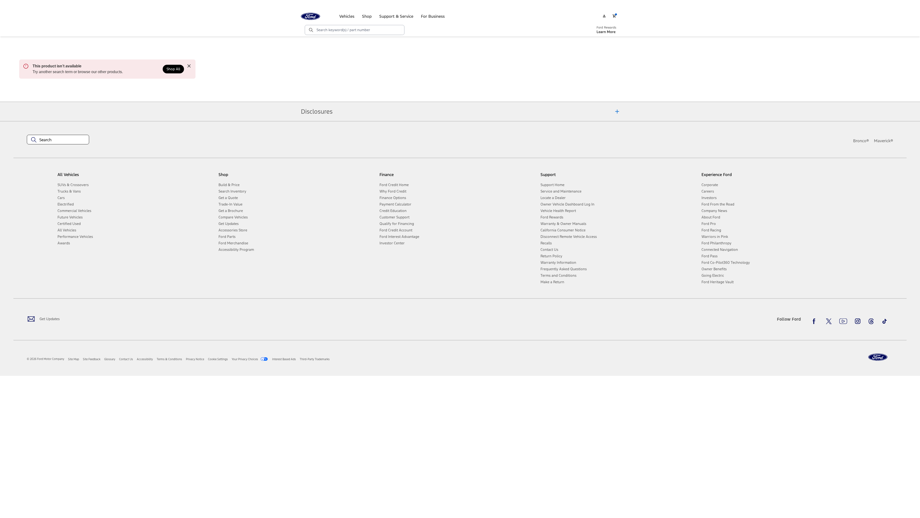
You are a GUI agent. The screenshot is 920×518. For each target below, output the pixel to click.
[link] (73, 359)
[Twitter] (829, 321)
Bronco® (861, 140)
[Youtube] (843, 321)
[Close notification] (189, 66)
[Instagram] (858, 321)
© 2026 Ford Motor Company (45, 359)
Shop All (173, 69)
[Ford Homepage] (877, 357)
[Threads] (871, 321)
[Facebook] (815, 321)
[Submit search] (311, 30)
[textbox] (58, 140)
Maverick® (883, 140)
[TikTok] (884, 321)
